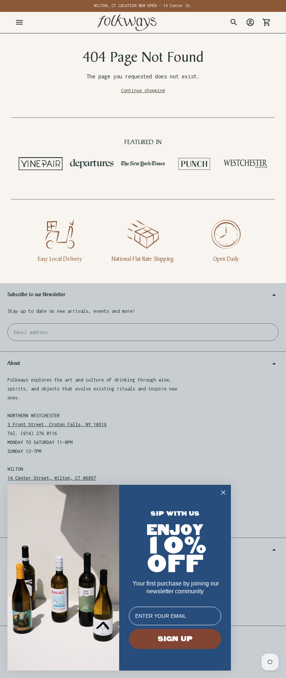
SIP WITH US (175, 514)
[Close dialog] (223, 492)
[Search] (234, 22)
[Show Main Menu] (19, 22)
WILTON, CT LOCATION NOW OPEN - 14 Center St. (143, 5)
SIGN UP (175, 639)
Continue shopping (143, 90)
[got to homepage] (126, 22)
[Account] (250, 22)
